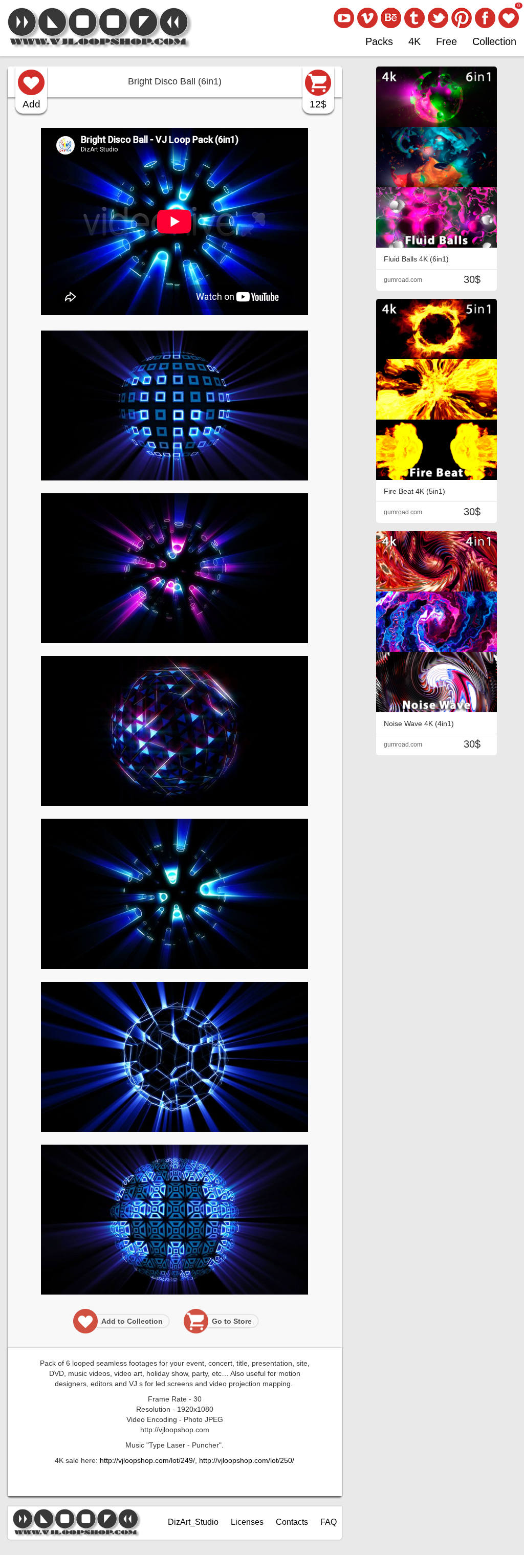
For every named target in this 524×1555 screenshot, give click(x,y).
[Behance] (391, 18)
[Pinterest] (461, 18)
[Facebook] (485, 18)
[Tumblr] (414, 18)
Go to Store (232, 1321)
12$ (318, 104)
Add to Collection (132, 1321)
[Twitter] (438, 18)
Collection (494, 41)
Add (31, 104)
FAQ (328, 1522)
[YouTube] (344, 18)
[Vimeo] (367, 18)
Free (446, 41)
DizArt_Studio (193, 1522)
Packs (379, 41)
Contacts (292, 1522)
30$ (472, 279)
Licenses (247, 1522)
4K (414, 41)
